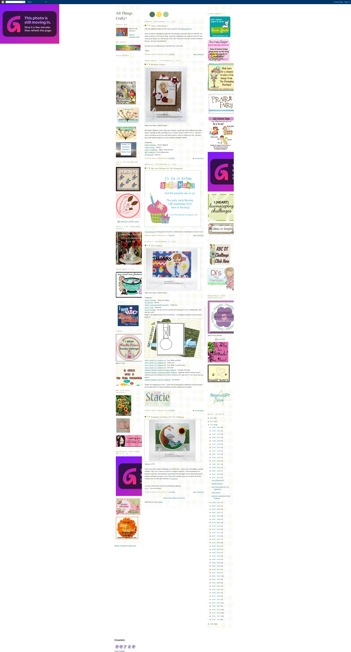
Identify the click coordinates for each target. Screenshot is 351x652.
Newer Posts (167, 498)
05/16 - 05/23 (216, 556)
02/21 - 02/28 (216, 596)
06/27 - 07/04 (216, 536)
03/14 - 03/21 (216, 586)
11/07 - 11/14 (216, 451)
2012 (212, 418)
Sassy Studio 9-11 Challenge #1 (155, 360)
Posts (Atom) (158, 502)
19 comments (199, 158)
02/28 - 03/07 (216, 593)
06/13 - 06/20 (216, 542)
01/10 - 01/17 (216, 616)
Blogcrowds (132, 545)
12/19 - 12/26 (216, 431)
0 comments (199, 235)
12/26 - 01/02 (216, 427)
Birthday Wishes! (158, 64)
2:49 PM (171, 54)
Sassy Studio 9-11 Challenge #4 (155, 367)
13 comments (199, 410)
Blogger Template (120, 545)
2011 (212, 421)
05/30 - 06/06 (216, 549)
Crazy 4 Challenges (151, 150)
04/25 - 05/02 (216, 566)
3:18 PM (171, 410)
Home (183, 498)
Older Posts (176, 498)
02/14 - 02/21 (216, 599)
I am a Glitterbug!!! (159, 25)
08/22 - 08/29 (216, 509)
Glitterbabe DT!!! (186, 29)
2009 (212, 624)
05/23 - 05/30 (216, 552)
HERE (183, 476)
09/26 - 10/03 (216, 471)
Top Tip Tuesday (150, 310)
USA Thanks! (156, 245)
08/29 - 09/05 (216, 506)
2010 (212, 425)
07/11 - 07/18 (216, 529)
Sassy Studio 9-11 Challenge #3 (155, 365)
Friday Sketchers (150, 145)
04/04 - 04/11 (216, 576)
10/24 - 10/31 (216, 457)
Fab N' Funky (149, 307)
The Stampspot (150, 232)
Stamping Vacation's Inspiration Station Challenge (161, 372)
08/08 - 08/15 (216, 516)
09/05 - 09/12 (216, 502)
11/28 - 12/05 (216, 441)
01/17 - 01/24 (216, 613)
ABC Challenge (150, 152)
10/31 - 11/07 (216, 454)
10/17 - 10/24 (216, 461)
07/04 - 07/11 (216, 532)
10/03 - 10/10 (216, 467)
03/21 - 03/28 (216, 583)
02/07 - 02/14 (216, 603)
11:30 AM (172, 492)
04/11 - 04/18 (216, 573)
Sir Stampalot (149, 155)
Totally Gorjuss (150, 147)
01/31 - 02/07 (216, 606)
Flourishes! (174, 478)
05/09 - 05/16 (216, 559)
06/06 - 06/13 (216, 546)
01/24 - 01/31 (216, 609)
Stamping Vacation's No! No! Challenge (157, 380)
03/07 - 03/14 (216, 589)
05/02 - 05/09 (216, 563)
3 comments (199, 492)
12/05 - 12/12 (216, 437)
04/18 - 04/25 (216, 569)
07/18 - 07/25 (216, 526)
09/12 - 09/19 (216, 477)
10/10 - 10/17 (216, 464)
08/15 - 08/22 (216, 512)
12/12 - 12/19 (216, 434)
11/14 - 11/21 (216, 447)
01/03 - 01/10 (216, 619)
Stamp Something (150, 300)
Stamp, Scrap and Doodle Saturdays (157, 305)
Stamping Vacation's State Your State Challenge (160, 370)
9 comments (199, 54)
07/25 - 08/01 (216, 522)
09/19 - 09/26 (216, 474)
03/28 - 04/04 (216, 579)
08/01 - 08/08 (216, 519)
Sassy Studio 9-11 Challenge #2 (155, 363)
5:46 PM (171, 235)
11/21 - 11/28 (216, 444)
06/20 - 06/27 (216, 539)
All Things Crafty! (124, 15)
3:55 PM (171, 158)
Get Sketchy (149, 302)
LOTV (147, 488)
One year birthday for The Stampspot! (167, 168)
